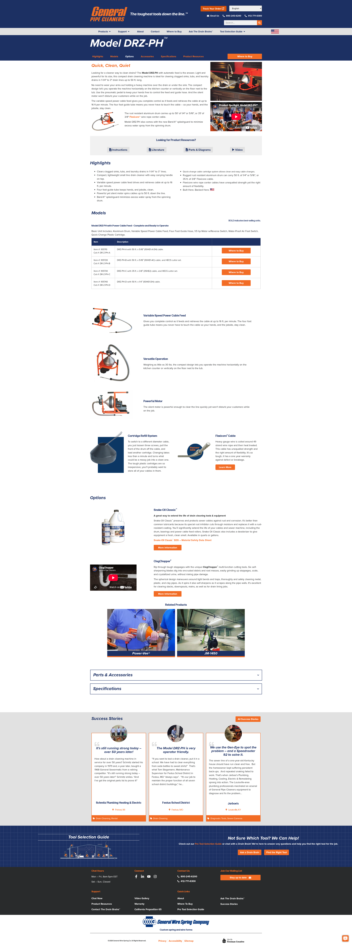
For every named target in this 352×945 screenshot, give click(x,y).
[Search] (259, 22)
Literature (157, 150)
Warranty (139, 904)
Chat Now (96, 898)
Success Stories (229, 904)
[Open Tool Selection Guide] (244, 31)
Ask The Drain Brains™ (232, 898)
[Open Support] (128, 31)
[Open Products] (110, 31)
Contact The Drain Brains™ (105, 909)
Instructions (119, 150)
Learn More (225, 467)
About (180, 898)
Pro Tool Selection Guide (208, 844)
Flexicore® (135, 117)
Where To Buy (185, 904)
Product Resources (101, 904)
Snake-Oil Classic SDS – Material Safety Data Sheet (182, 540)
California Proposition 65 (148, 909)
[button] (236, 251)
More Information (167, 547)
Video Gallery (141, 898)
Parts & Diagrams (199, 150)
